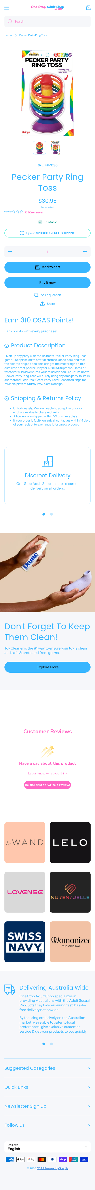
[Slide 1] (43, 514)
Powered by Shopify (56, 1168)
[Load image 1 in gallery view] (39, 147)
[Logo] (47, 7)
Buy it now (47, 282)
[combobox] (47, 21)
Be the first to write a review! (47, 785)
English (14, 1149)
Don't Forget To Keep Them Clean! (47, 632)
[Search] (8, 21)
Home (8, 35)
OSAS (40, 1168)
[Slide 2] (51, 514)
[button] (88, 8)
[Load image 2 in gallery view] (55, 147)
